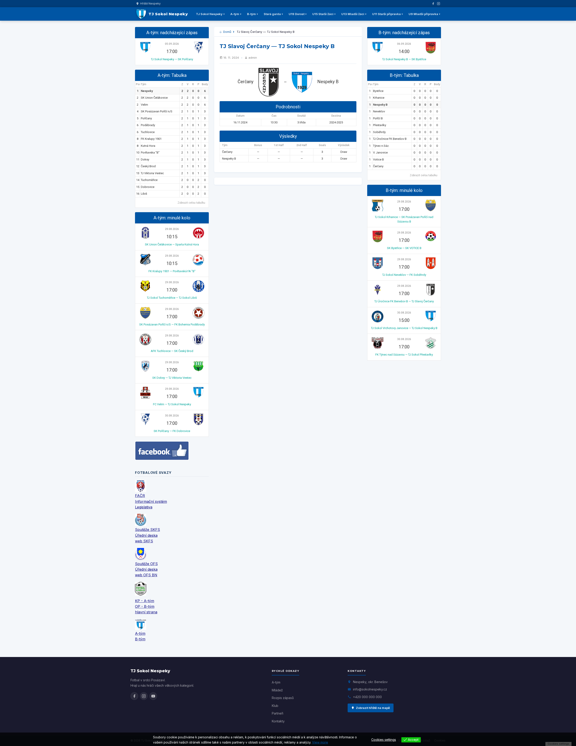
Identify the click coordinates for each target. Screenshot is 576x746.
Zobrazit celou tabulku (191, 202)
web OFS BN (146, 575)
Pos (138, 84)
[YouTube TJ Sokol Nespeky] (153, 696)
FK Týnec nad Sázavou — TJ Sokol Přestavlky (404, 354)
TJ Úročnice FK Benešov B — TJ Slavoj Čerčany (404, 301)
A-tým (234, 14)
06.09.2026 (404, 43)
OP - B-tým (144, 606)
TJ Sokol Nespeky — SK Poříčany (172, 59)
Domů (226, 31)
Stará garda (272, 14)
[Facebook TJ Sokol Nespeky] (134, 696)
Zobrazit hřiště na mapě (373, 708)
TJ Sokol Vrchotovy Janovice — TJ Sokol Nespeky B (404, 328)
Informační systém (151, 501)
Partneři (277, 713)
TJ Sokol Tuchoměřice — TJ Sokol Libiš (172, 297)
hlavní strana (146, 612)
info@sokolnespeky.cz (370, 689)
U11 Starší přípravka (386, 14)
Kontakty (278, 721)
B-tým (251, 14)
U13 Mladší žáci (352, 14)
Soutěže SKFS (147, 529)
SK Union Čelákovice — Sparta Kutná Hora (172, 244)
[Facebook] (433, 3)
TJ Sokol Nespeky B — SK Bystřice (404, 59)
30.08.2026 (172, 415)
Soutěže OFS (146, 563)
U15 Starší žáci (322, 14)
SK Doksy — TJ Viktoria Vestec (171, 377)
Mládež (277, 690)
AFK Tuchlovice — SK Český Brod (172, 351)
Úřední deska (146, 535)
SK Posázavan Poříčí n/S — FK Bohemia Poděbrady (172, 324)
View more (320, 742)
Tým (143, 84)
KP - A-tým (144, 601)
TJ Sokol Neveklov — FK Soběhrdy (404, 274)
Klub (275, 706)
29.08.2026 (172, 229)
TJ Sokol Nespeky (209, 14)
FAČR (140, 495)
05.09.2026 (172, 43)
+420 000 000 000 (367, 697)
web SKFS (144, 541)
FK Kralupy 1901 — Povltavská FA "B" (172, 271)
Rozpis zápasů (283, 698)
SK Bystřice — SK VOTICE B (404, 248)
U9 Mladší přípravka (423, 14)
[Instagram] (438, 3)
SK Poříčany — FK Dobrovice (172, 431)
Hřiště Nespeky (150, 3)
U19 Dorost (296, 14)
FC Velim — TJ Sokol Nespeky (172, 404)
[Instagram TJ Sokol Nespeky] (144, 696)
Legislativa (143, 507)
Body (205, 84)
